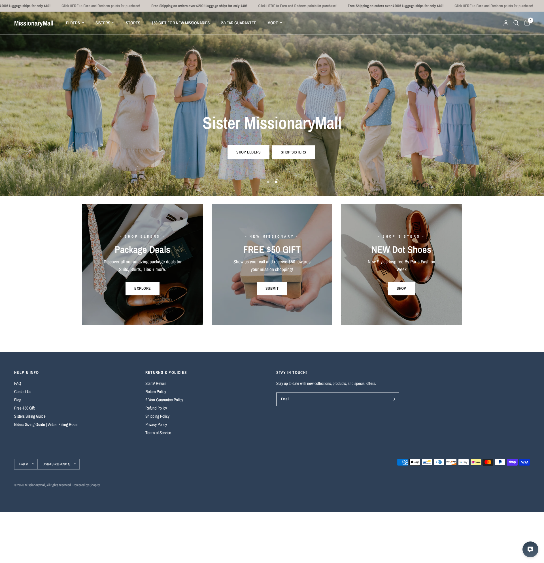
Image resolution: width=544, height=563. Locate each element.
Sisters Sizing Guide (30, 416)
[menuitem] (75, 23)
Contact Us (22, 391)
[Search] (516, 23)
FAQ (17, 383)
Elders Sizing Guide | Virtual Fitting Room (46, 424)
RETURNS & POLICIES (166, 372)
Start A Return (155, 383)
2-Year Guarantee (238, 23)
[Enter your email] (393, 399)
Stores (133, 23)
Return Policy (155, 391)
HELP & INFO (26, 372)
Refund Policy (156, 408)
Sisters (102, 23)
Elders (73, 23)
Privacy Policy (156, 424)
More (272, 23)
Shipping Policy (157, 416)
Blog (17, 400)
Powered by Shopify (86, 485)
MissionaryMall (33, 23)
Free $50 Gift (24, 408)
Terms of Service (158, 433)
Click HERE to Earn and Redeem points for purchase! (69, 6)
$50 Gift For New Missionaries (181, 23)
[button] (248, 152)
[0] (526, 23)
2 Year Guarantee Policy (164, 400)
